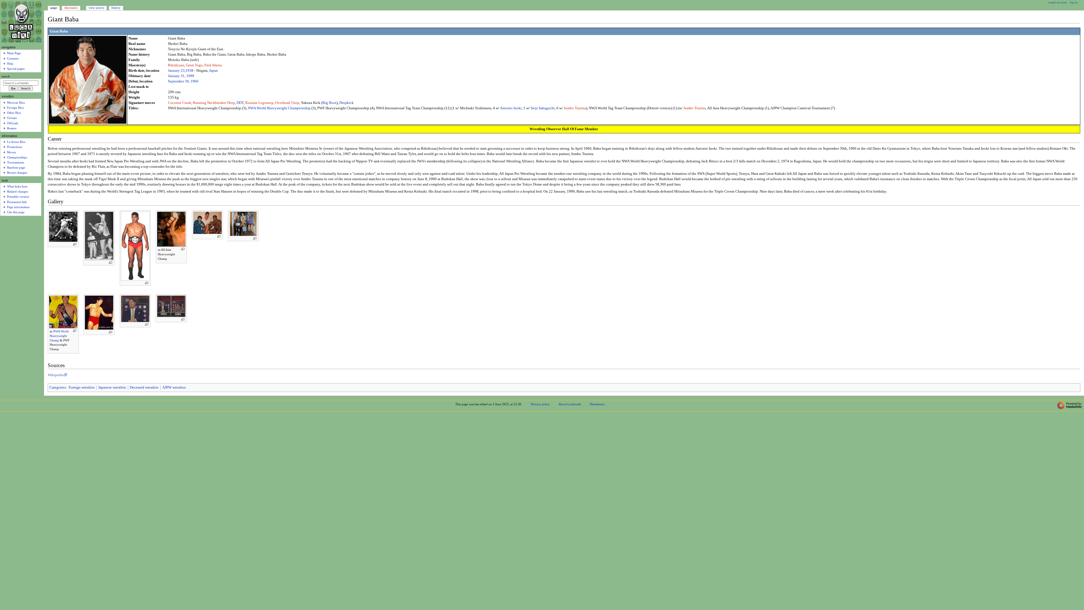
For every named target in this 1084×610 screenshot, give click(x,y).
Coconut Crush (179, 103)
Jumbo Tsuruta (575, 108)
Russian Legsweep (259, 103)
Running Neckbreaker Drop (214, 103)
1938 (189, 71)
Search (6, 76)
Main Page (14, 53)
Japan (213, 71)
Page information (18, 207)
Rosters (11, 128)
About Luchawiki (569, 404)
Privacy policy (540, 404)
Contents (12, 58)
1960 (194, 81)
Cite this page (16, 212)
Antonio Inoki (511, 108)
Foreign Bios (15, 107)
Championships (17, 157)
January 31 (176, 76)
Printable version (18, 196)
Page (54, 7)
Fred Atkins (213, 65)
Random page (16, 167)
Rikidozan (176, 65)
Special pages (16, 68)
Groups (12, 117)
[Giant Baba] (87, 79)
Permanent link (17, 202)
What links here (17, 186)
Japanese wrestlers (112, 387)
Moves (11, 152)
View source (96, 7)
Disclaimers (597, 404)
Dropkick (346, 103)
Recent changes (17, 172)
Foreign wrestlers (82, 387)
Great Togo (194, 65)
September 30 (178, 81)
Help (10, 63)
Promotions (14, 147)
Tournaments (15, 162)
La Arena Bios (16, 141)
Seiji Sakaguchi (543, 108)
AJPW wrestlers (174, 387)
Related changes (17, 191)
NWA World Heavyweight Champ (59, 336)
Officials (12, 123)
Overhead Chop (287, 103)
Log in (1074, 2)
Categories (57, 387)
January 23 (176, 71)
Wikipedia (56, 375)
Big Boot (329, 103)
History (116, 7)
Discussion (71, 7)
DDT (240, 103)
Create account (1057, 2)
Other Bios (14, 112)
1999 (190, 76)
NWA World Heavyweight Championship (279, 108)
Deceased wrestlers (144, 387)
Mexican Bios (16, 102)
